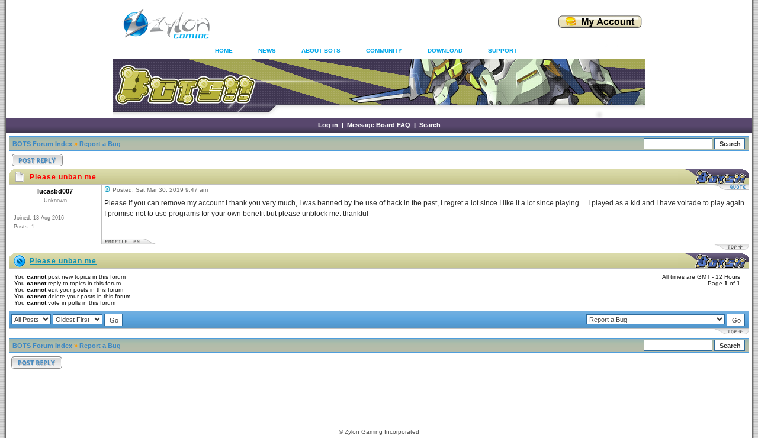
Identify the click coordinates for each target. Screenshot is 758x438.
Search (430, 124)
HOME (224, 50)
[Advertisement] (369, 23)
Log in (328, 124)
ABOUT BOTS (321, 50)
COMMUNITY (384, 50)
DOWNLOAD (445, 50)
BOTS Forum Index (42, 143)
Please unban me (63, 261)
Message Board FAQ (378, 124)
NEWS (267, 50)
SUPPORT (502, 50)
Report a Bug (100, 143)
